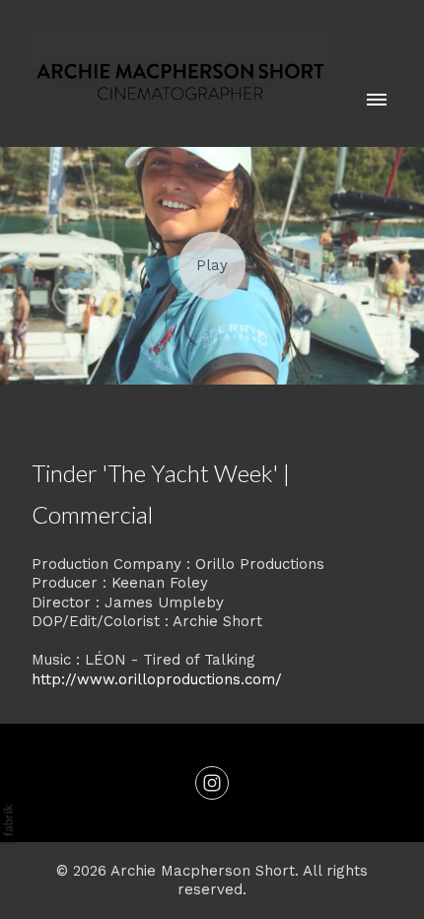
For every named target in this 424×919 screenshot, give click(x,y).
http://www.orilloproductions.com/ (157, 679)
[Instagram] (212, 783)
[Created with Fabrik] (8, 820)
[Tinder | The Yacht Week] (212, 266)
